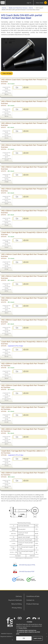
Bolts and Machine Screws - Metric (21, 8)
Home (4, 8)
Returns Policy (16, 604)
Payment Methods (15, 600)
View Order (39, 3)
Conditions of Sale (32, 596)
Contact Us (30, 600)
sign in (29, 3)
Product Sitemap (32, 604)
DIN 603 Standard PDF (26, 571)
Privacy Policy (17, 608)
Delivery (19, 596)
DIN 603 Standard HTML (27, 565)
